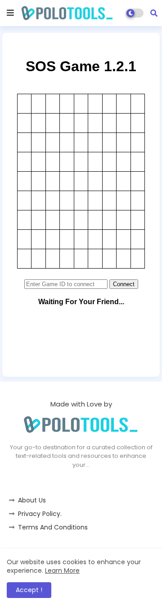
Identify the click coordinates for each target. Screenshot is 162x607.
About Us (32, 500)
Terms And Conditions (53, 527)
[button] (154, 13)
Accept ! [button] (29, 589)
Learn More (62, 570)
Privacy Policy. (40, 513)
